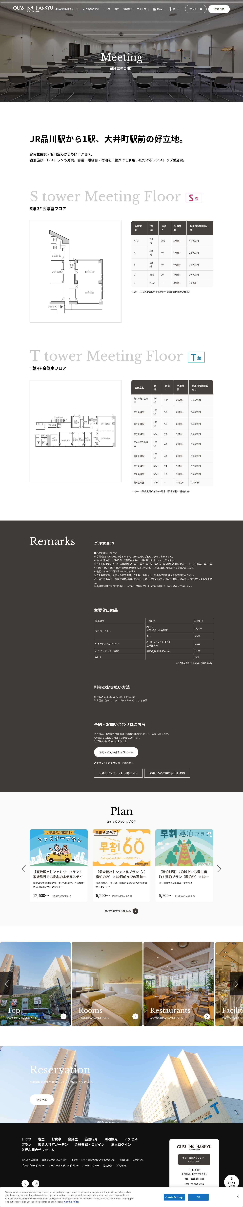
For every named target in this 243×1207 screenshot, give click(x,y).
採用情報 (121, 1165)
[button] (23, 868)
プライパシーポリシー (33, 1165)
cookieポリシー (91, 1165)
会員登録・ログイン (89, 1144)
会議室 (73, 1139)
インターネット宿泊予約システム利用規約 (93, 1159)
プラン (26, 1144)
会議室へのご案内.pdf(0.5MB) (167, 773)
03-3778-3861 (197, 1183)
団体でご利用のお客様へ (54, 1159)
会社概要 (108, 1165)
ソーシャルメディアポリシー (64, 1165)
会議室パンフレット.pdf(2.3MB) (118, 773)
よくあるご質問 (91, 9)
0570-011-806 (197, 1178)
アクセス (141, 9)
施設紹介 (128, 9)
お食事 (56, 1139)
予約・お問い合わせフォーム (116, 752)
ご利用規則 (138, 1159)
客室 (117, 9)
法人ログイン (121, 1144)
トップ (106, 9)
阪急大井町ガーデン (53, 1144)
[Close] (237, 1196)
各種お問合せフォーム (67, 9)
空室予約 (219, 9)
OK (198, 1197)
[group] (59, 865)
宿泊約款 (124, 1159)
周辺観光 (111, 1139)
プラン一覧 (195, 9)
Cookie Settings (174, 1197)
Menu (160, 9)
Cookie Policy (71, 1201)
